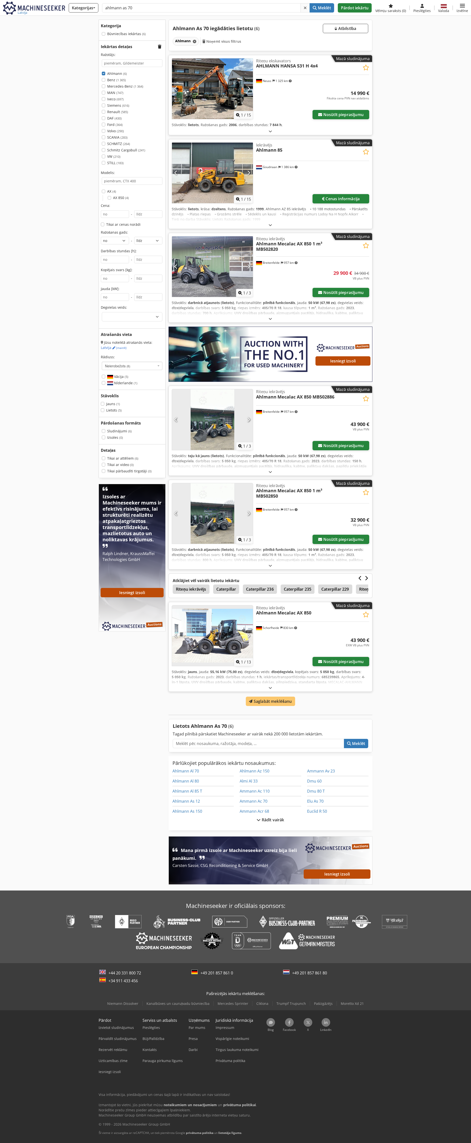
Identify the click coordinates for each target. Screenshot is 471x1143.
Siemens (118, 105)
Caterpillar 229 (335, 589)
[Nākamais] (248, 88)
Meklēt (324, 8)
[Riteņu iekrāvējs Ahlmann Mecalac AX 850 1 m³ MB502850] (212, 513)
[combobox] (132, 366)
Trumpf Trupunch (291, 1003)
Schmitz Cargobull (126, 150)
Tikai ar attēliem (122, 458)
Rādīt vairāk (272, 820)
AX (111, 191)
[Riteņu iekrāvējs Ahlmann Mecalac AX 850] (212, 635)
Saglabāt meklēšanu (272, 701)
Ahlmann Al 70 (185, 771)
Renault (117, 111)
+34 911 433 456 (123, 981)
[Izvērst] (270, 131)
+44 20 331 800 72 (124, 973)
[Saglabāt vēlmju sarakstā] (366, 67)
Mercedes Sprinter (233, 1003)
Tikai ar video (120, 464)
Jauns (113, 403)
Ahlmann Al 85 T (187, 791)
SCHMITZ (118, 143)
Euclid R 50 (317, 811)
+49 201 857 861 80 (309, 973)
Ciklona (262, 1003)
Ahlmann (117, 73)
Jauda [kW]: (110, 288)
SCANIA (117, 137)
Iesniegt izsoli (343, 361)
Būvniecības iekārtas (126, 33)
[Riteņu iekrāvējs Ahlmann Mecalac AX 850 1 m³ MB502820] (212, 266)
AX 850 (121, 197)
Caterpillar (226, 589)
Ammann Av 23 (321, 771)
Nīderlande (125, 383)
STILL (115, 162)
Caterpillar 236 (260, 589)
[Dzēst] (305, 8)
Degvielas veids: (114, 307)
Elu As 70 (315, 801)
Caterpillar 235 (297, 589)
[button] (462, 8)
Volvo (115, 131)
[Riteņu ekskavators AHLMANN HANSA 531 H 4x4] (212, 88)
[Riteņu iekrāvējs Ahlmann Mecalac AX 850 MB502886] (212, 419)
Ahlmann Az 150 (254, 771)
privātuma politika (199, 1133)
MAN (115, 92)
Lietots (114, 410)
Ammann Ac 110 (255, 791)
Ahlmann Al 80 (185, 781)
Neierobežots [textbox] (117, 365)
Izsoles (115, 437)
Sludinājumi (119, 431)
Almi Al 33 (249, 781)
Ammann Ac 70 (253, 801)
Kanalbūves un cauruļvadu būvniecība (177, 1003)
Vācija (120, 376)
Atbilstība (346, 28)
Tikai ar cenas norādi (123, 224)
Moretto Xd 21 (352, 1003)
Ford (115, 124)
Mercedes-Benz (125, 86)
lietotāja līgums (229, 1133)
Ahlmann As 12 (186, 801)
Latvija (114, 347)
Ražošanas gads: (114, 232)
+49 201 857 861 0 (216, 973)
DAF (114, 118)
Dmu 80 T (316, 791)
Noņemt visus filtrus (223, 41)
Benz (116, 80)
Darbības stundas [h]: (119, 251)
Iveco (115, 99)
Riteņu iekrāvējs (191, 589)
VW (113, 156)
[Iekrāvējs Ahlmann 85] (212, 173)
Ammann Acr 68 (254, 811)
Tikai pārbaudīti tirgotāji (129, 471)
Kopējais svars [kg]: (116, 269)
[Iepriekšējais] (176, 88)
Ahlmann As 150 (187, 811)
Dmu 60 (314, 781)
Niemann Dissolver (122, 1003)
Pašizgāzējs (323, 1003)
